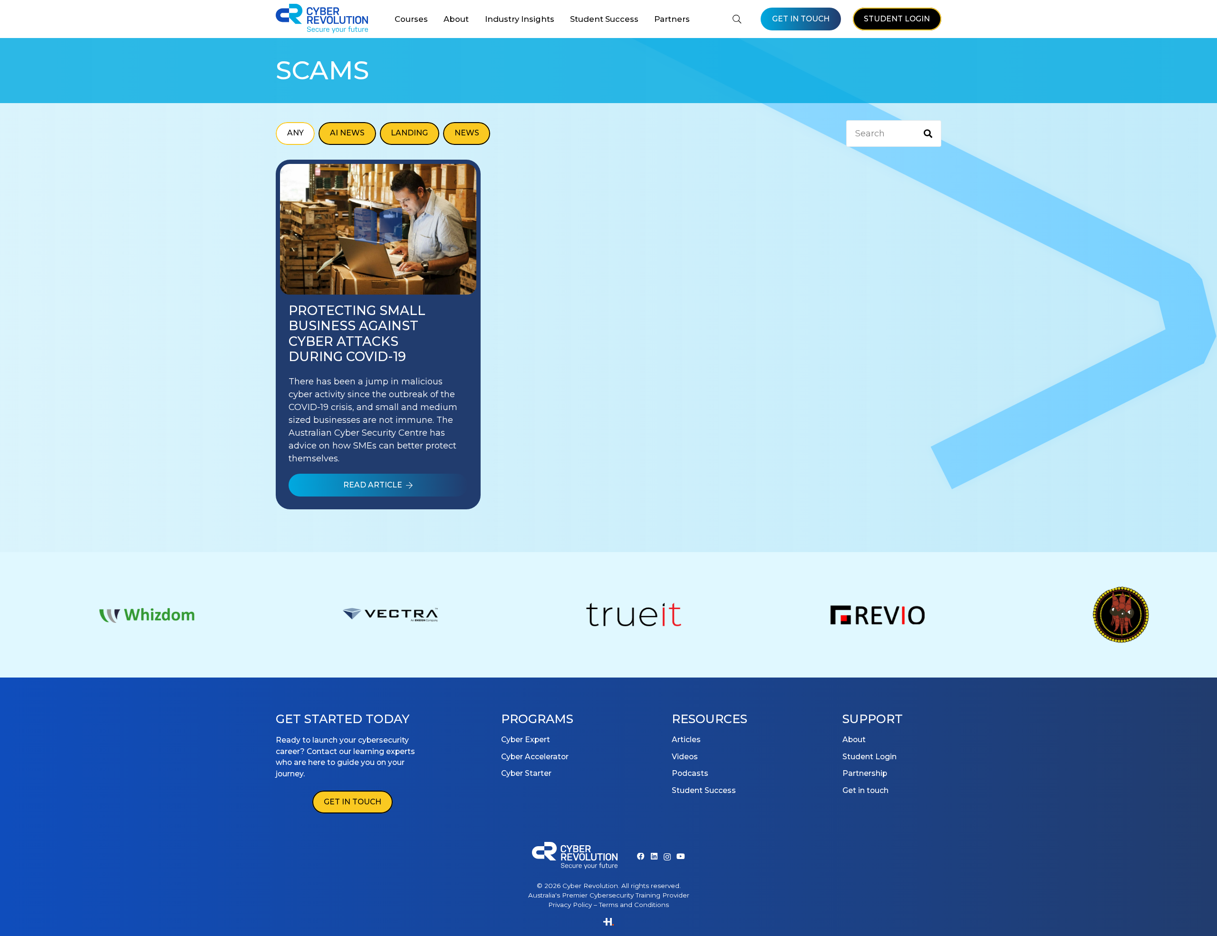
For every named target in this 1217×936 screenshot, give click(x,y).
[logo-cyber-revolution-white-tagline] (575, 857)
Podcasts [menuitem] (690, 773)
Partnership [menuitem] (864, 773)
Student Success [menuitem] (704, 790)
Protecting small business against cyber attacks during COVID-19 (357, 333)
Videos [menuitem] (685, 756)
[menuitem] (410, 19)
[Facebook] (641, 856)
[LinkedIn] (654, 856)
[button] (431, 19)
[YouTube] (680, 856)
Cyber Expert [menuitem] (525, 739)
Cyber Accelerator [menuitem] (535, 756)
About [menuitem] (854, 739)
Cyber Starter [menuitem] (526, 773)
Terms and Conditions (634, 904)
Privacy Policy (570, 904)
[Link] (378, 226)
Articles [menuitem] (686, 739)
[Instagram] (667, 857)
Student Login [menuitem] (869, 756)
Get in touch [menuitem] (865, 790)
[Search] (928, 133)
